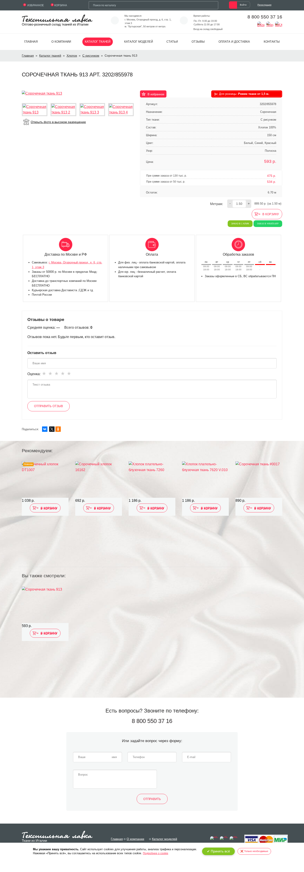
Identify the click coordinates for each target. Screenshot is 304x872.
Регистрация (264, 5)
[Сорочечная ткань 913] (42, 93)
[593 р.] (45, 605)
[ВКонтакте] (44, 429)
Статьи (172, 41)
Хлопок (72, 55)
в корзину (270, 214)
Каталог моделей (138, 41)
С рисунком (90, 55)
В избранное (156, 94)
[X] (52, 429)
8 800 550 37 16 (264, 16)
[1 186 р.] (152, 479)
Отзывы (198, 41)
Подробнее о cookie (155, 853)
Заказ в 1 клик (240, 223)
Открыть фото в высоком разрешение (58, 122)
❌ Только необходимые (254, 851)
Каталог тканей (97, 41)
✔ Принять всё (218, 851)
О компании (61, 41)
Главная (31, 41)
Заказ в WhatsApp (268, 223)
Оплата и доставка (234, 41)
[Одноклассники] (58, 429)
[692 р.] (98, 479)
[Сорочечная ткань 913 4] (121, 109)
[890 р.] (258, 479)
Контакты (272, 41)
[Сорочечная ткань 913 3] (92, 109)
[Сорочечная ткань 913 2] (63, 109)
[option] (45, 511)
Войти (243, 5)
